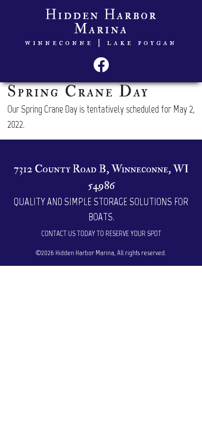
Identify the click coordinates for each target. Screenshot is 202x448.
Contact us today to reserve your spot (101, 233)
